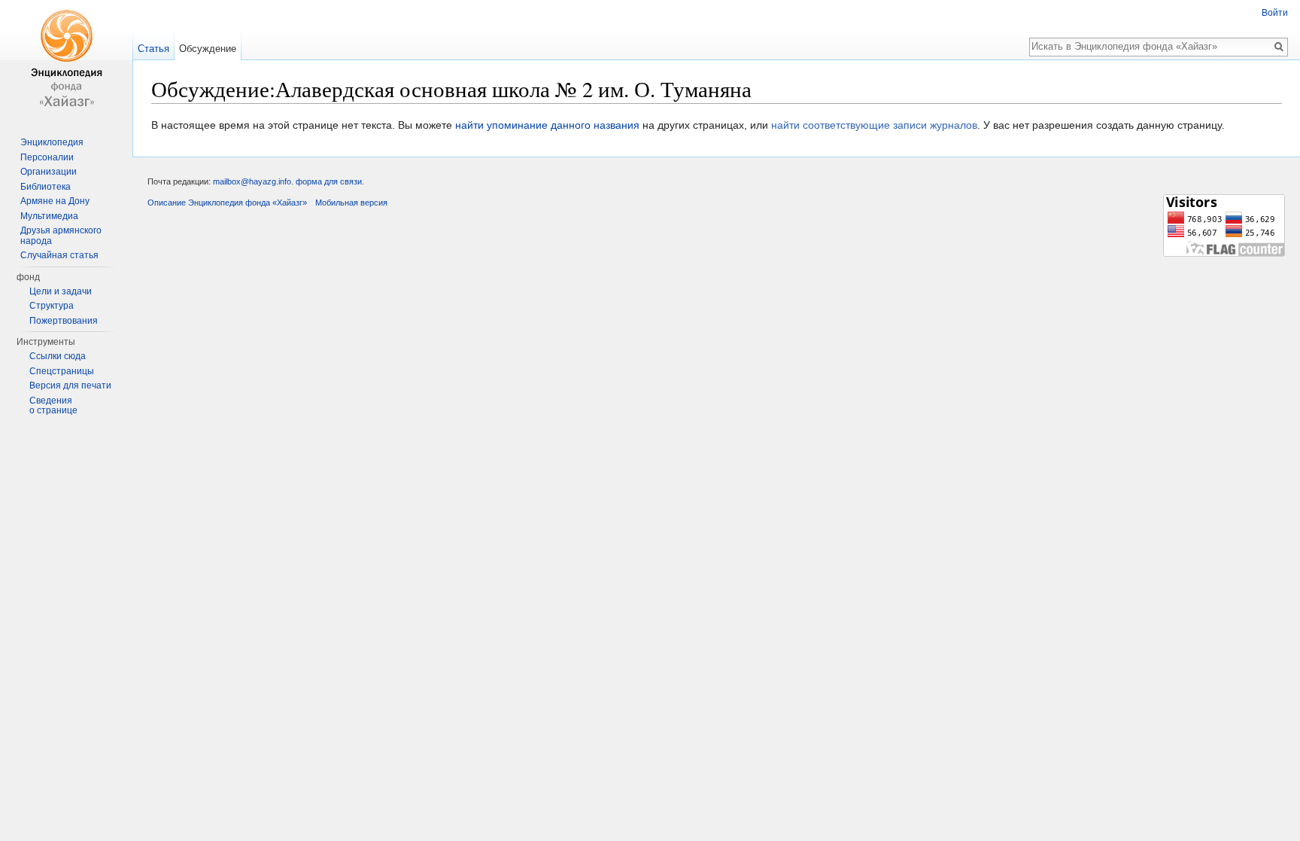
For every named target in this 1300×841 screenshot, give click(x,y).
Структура (51, 305)
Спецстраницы (61, 371)
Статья (153, 48)
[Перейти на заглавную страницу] (66, 60)
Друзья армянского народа (61, 235)
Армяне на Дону (55, 201)
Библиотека (45, 186)
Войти (1275, 13)
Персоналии (47, 157)
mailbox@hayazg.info (252, 181)
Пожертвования (63, 320)
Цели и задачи (60, 291)
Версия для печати (70, 385)
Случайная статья (59, 255)
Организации (48, 171)
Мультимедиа (49, 216)
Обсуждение (207, 48)
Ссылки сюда (57, 356)
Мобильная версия (351, 202)
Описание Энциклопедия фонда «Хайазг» (227, 202)
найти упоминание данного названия (547, 125)
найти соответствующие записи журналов (874, 125)
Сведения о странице (53, 405)
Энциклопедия (52, 142)
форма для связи (329, 181)
